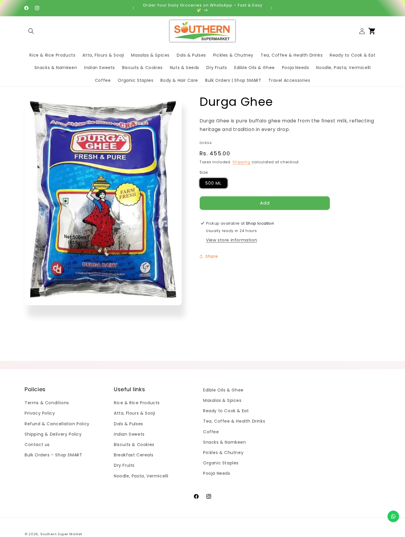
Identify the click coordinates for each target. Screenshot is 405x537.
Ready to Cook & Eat (226, 411)
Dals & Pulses (128, 424)
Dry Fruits (124, 465)
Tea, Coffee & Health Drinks (234, 421)
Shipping (241, 161)
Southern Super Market (61, 534)
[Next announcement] (271, 8)
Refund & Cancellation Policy (57, 424)
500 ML (213, 183)
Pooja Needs (216, 473)
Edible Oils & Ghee (223, 390)
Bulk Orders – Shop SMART (53, 455)
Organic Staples (221, 463)
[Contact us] (393, 516)
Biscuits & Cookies (134, 445)
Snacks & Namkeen (224, 442)
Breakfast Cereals (133, 455)
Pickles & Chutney (223, 453)
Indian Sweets (129, 434)
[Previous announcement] (133, 8)
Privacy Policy (40, 413)
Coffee (211, 432)
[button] (31, 31)
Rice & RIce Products (137, 403)
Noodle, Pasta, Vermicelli (141, 476)
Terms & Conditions (47, 403)
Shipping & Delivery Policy (53, 434)
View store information (231, 240)
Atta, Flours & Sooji (134, 413)
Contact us (37, 445)
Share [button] (211, 256)
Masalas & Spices (222, 400)
